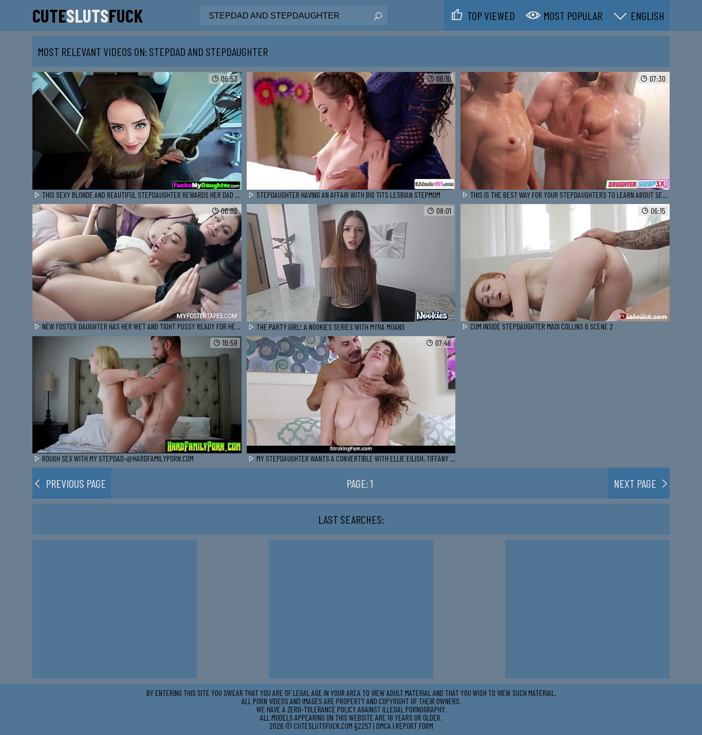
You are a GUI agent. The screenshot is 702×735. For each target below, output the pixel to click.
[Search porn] (377, 16)
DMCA (383, 725)
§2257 (363, 725)
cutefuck (87, 15)
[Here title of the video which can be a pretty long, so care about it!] (137, 131)
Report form (414, 725)
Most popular (572, 15)
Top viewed (491, 15)
